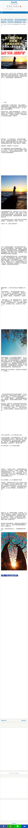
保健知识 (5, 24)
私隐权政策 (14, 823)
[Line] (17, 826)
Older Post (23, 720)
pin (14, 6)
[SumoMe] (24, 826)
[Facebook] (3, 826)
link (16, 6)
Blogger (17, 773)
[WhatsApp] (10, 826)
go (12, 6)
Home (2, 24)
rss (18, 6)
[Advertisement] (12, 30)
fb (7, 6)
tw (10, 6)
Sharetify (14, 2)
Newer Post (3, 720)
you (20, 6)
